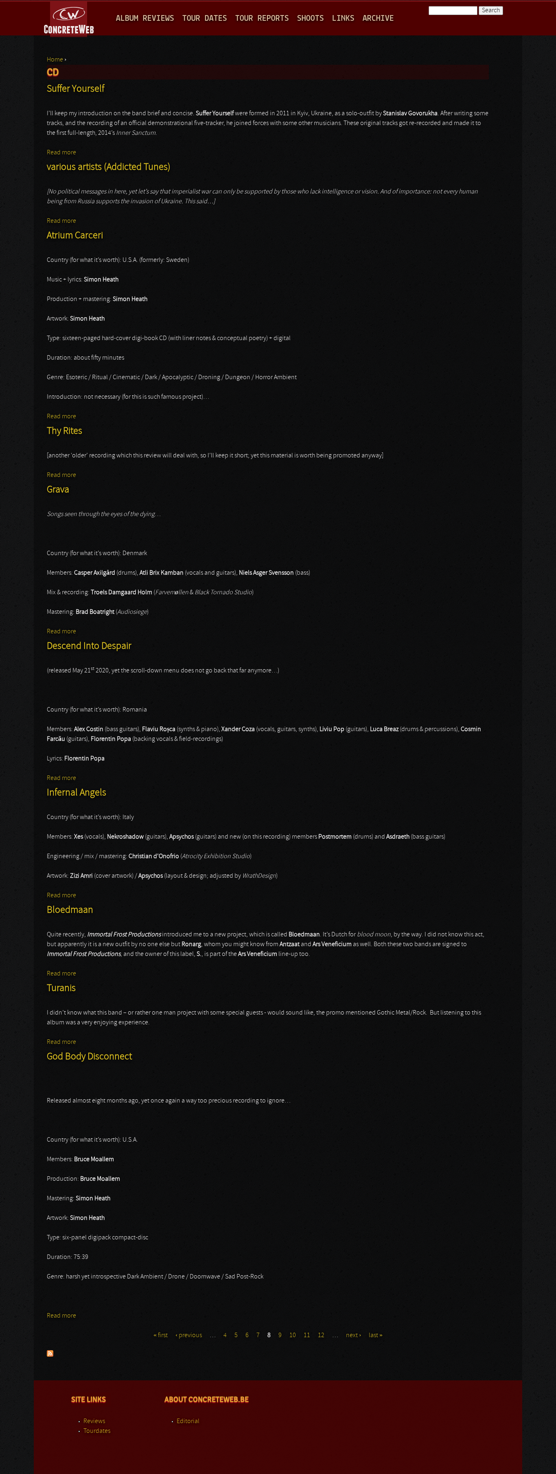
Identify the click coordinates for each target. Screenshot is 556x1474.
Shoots (310, 18)
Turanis (61, 988)
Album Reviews (145, 18)
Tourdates (96, 1431)
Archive (378, 18)
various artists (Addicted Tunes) (109, 167)
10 (292, 1335)
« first (160, 1335)
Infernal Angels (76, 793)
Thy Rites (64, 431)
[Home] (69, 18)
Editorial (188, 1421)
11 (307, 1335)
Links (343, 18)
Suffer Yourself (75, 89)
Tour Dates (204, 18)
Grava (58, 490)
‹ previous (188, 1335)
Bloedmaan (70, 910)
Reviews (94, 1421)
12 (321, 1335)
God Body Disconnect (89, 1057)
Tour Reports (262, 18)
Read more (61, 152)
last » (376, 1335)
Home (55, 60)
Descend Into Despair (89, 646)
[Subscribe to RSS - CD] (50, 1355)
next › (353, 1335)
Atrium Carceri (75, 236)
